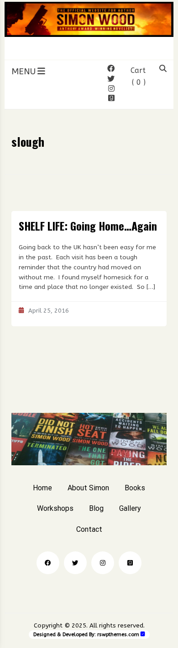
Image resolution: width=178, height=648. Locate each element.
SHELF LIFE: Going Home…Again (88, 225)
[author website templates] (143, 634)
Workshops (55, 508)
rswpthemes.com (118, 635)
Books (135, 487)
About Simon (88, 487)
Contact (89, 529)
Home (42, 487)
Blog (96, 508)
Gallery (130, 508)
